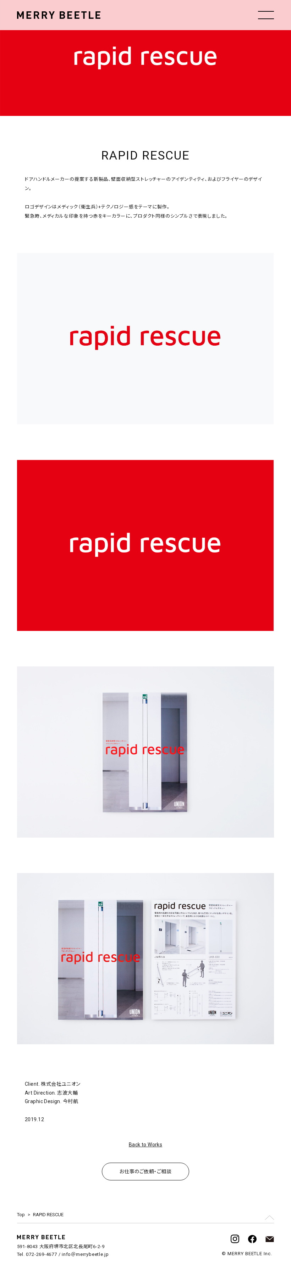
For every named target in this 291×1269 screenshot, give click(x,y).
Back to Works (145, 1144)
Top (21, 1214)
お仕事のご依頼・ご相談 (145, 1171)
